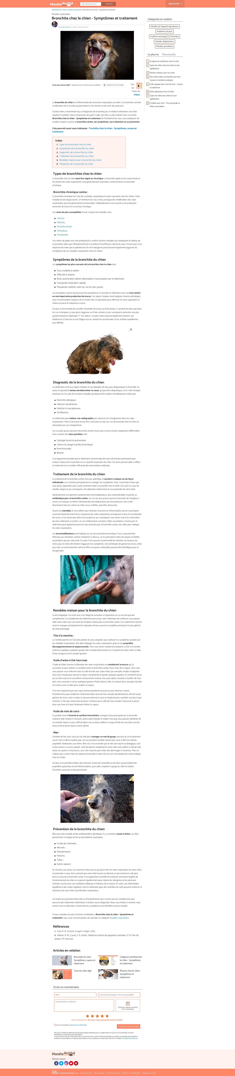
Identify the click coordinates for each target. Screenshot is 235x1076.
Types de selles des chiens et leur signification (163, 97)
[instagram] (66, 1063)
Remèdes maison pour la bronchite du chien (80, 160)
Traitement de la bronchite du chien (76, 156)
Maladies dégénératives (164, 41)
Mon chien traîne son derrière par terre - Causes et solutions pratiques (166, 78)
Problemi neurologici (158, 36)
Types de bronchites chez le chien (75, 144)
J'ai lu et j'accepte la (71, 1025)
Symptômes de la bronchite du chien (76, 148)
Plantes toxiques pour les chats (162, 72)
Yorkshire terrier (64, 227)
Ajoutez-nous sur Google (114, 85)
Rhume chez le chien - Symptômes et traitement (130, 974)
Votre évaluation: (79, 1020)
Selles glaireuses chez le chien (162, 91)
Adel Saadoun (65, 27)
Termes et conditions (113, 1073)
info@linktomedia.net (130, 1038)
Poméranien (62, 235)
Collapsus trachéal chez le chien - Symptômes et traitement (131, 960)
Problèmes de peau (164, 31)
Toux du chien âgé (82, 971)
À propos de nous (86, 1073)
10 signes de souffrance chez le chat (164, 61)
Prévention (174, 36)
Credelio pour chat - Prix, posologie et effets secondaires (165, 104)
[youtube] (71, 1063)
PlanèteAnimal (56, 10)
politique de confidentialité (78, 1025)
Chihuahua (62, 231)
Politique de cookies (149, 1073)
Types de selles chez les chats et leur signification (165, 67)
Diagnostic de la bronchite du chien (76, 152)
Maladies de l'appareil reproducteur (165, 26)
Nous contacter (99, 1073)
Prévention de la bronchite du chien (76, 164)
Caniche (60, 218)
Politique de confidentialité (131, 1073)
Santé (64, 10)
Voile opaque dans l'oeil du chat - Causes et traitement (166, 86)
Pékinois (61, 222)
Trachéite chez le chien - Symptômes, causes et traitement (94, 130)
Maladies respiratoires (74, 10)
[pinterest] (76, 1063)
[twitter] (61, 1063)
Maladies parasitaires (164, 46)
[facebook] (56, 1063)
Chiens (137, 94)
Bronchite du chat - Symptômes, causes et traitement (84, 960)
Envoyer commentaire (128, 1026)
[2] (79, 315)
